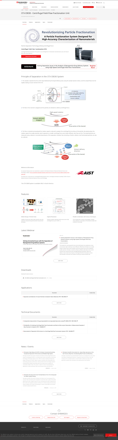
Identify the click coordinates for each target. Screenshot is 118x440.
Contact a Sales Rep (36, 417)
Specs (44, 22)
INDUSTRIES (36, 427)
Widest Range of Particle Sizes (28, 216)
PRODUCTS (23, 427)
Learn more (60, 260)
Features (31, 22)
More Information (98, 435)
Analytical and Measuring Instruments (37, 3)
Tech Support (66, 417)
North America (32, 2)
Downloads (50, 22)
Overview (24, 22)
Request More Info (51, 417)
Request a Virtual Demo (82, 417)
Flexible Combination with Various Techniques (84, 216)
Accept (111, 435)
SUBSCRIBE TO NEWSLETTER (89, 426)
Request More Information (31, 56)
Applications (37, 22)
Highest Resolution (52, 216)
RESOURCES (48, 427)
